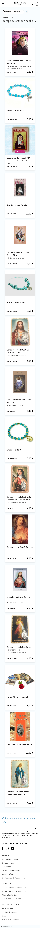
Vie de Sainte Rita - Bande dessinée (19, 62)
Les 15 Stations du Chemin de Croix (19, 401)
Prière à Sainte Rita (9, 895)
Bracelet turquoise (15, 111)
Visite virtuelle (7, 908)
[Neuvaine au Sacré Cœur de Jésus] (20, 579)
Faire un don (6, 867)
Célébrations (6, 916)
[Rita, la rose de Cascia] (20, 187)
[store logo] (20, 3)
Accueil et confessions (10, 919)
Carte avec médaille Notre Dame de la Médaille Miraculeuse (19, 793)
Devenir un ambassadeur (11, 870)
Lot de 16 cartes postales (18, 697)
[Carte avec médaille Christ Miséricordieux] (20, 629)
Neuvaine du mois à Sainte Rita (14, 891)
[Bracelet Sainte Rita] (20, 285)
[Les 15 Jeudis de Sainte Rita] (20, 726)
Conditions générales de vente (13, 878)
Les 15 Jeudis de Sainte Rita (19, 744)
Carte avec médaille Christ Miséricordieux (19, 648)
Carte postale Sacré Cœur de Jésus (20, 548)
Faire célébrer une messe (11, 899)
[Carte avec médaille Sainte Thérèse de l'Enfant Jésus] (20, 479)
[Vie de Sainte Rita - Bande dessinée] (20, 43)
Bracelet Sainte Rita (16, 302)
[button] (13, 11)
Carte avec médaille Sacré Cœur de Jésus (18, 351)
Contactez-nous (8, 863)
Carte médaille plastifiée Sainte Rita (18, 254)
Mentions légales (8, 874)
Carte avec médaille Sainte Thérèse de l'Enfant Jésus (19, 498)
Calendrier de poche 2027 (18, 158)
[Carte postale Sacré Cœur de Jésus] (20, 529)
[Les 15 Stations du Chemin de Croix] (20, 382)
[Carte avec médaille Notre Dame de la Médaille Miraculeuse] (20, 774)
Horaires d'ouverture (9, 912)
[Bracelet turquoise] (20, 93)
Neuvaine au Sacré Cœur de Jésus (19, 598)
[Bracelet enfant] (20, 432)
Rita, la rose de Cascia (17, 205)
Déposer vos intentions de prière (14, 887)
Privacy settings (6, 926)
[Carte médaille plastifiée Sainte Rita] (20, 235)
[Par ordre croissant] (27, 11)
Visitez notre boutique (10, 859)
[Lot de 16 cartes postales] (20, 679)
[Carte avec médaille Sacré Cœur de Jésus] (20, 332)
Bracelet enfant (14, 450)
